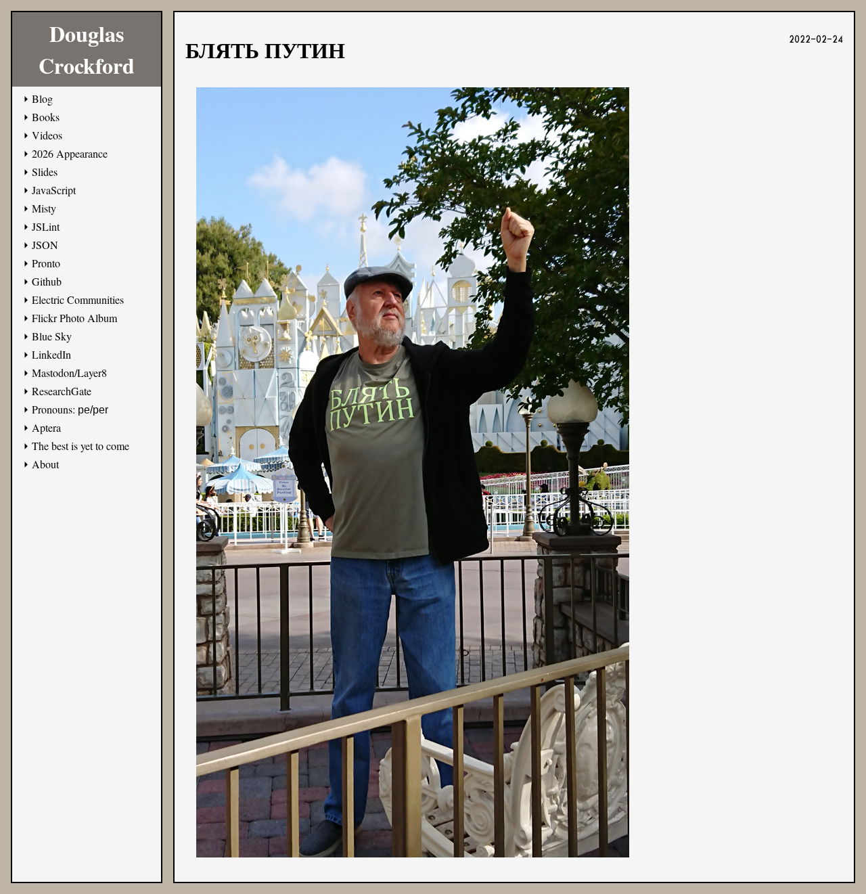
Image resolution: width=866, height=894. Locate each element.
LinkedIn (51, 354)
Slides (45, 171)
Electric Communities (78, 299)
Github (47, 281)
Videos (47, 135)
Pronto (46, 263)
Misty (44, 208)
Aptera (46, 427)
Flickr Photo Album (74, 318)
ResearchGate (61, 391)
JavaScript (54, 190)
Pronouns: (70, 409)
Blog (42, 98)
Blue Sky (52, 336)
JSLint (46, 226)
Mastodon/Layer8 (69, 372)
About (45, 464)
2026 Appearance (70, 153)
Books (46, 117)
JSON (45, 245)
